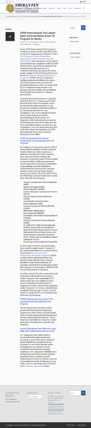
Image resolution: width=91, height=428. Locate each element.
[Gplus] (9, 1)
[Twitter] (6, 1)
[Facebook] (13, 1)
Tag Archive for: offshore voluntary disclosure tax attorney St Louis (33, 16)
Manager (37, 44)
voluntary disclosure (34, 366)
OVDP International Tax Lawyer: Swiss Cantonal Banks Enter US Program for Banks (38, 35)
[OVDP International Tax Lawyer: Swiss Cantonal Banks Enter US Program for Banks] (10, 36)
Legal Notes (35, 42)
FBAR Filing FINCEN (13, 402)
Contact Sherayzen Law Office (33, 328)
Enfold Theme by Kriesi (38, 425)
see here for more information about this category (34, 254)
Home (51, 16)
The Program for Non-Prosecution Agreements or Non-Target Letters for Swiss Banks (37, 58)
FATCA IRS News (11, 399)
